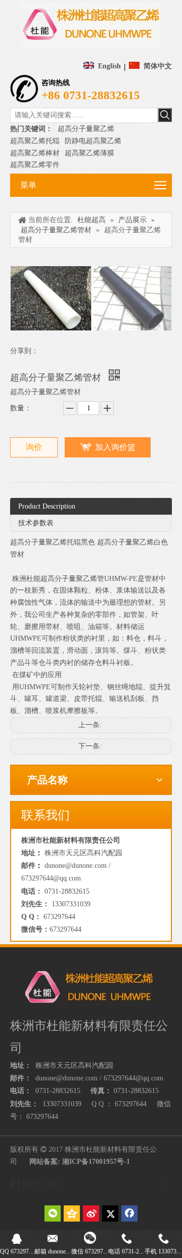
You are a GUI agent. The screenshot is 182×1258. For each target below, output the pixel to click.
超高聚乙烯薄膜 (89, 153)
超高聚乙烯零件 (35, 165)
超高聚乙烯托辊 (35, 141)
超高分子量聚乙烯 (86, 129)
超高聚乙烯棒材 (35, 153)
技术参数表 (36, 523)
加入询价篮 (115, 447)
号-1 (123, 1161)
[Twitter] (110, 1213)
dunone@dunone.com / (77, 865)
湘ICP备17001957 (89, 1161)
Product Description (46, 506)
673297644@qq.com (51, 878)
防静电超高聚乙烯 (93, 141)
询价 (34, 447)
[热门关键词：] (165, 115)
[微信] (52, 1213)
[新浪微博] (91, 1213)
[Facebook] (129, 1213)
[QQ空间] (72, 1213)
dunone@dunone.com (66, 1078)
